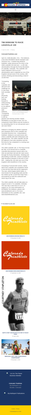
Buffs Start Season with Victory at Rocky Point (15, 333)
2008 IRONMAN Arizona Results (15, 236)
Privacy (17, 408)
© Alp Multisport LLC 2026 (15, 411)
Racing (13, 49)
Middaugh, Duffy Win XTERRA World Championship (15, 357)
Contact (13, 408)
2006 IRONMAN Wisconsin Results (15, 271)
